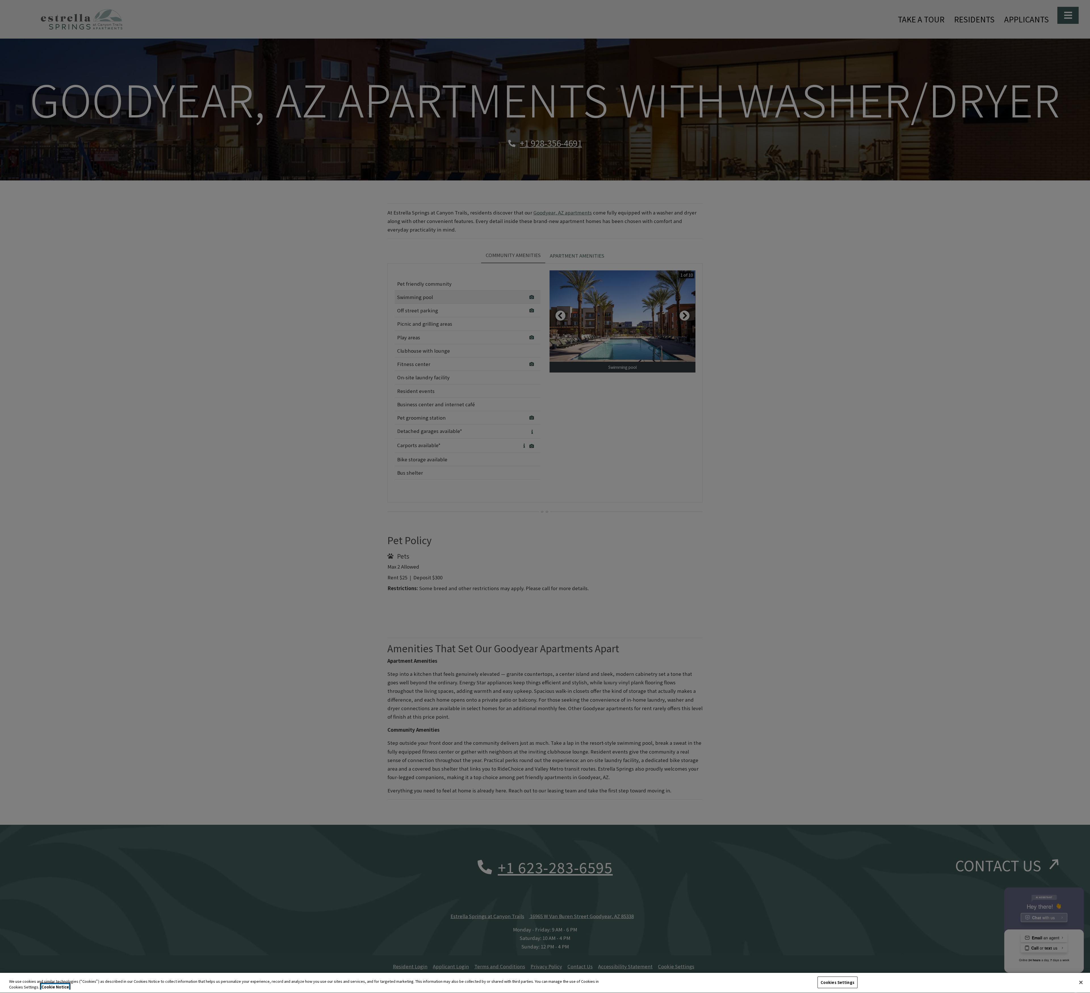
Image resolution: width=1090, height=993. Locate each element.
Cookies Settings (837, 982)
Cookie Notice (55, 987)
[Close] (1081, 982)
